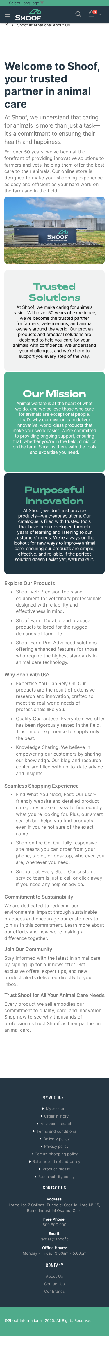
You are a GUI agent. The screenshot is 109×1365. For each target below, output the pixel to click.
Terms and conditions (56, 1131)
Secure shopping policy (56, 1154)
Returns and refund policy (56, 1161)
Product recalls (56, 1169)
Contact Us (54, 1283)
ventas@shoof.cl (54, 1239)
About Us (54, 1276)
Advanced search (56, 1123)
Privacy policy (56, 1146)
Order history (56, 1116)
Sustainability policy (56, 1176)
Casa (6, 24)
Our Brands (54, 1291)
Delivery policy (56, 1138)
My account (56, 1108)
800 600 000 (54, 1224)
